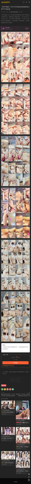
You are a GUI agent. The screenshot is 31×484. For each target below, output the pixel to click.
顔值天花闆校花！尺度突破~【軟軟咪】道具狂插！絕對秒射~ (22, 471)
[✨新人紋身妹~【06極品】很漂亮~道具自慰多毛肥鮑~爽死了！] (23, 435)
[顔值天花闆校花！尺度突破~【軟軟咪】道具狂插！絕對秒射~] (23, 459)
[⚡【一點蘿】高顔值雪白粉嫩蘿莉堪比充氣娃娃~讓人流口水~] (8, 455)
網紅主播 (3, 385)
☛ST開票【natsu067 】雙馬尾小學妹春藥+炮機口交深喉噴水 (8, 438)
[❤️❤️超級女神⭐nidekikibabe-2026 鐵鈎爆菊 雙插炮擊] (23, 410)
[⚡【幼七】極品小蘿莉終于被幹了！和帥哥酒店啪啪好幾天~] (8, 405)
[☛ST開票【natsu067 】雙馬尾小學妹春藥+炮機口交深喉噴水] (8, 431)
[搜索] (23, 2)
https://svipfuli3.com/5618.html (17, 371)
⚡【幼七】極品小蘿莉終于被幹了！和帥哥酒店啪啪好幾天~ (8, 412)
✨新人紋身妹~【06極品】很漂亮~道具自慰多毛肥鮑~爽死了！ (22, 446)
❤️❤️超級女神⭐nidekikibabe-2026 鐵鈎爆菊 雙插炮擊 (22, 422)
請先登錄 (15, 362)
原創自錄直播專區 (14, 12)
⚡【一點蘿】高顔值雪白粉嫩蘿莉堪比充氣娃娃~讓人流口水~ (8, 462)
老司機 (5, 2)
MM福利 (15, 481)
